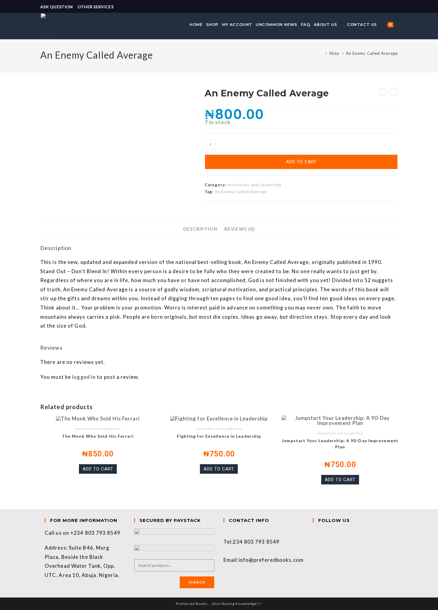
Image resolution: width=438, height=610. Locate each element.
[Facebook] (315, 533)
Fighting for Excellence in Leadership (219, 436)
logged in (84, 377)
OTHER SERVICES (95, 6)
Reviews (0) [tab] (239, 229)
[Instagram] (315, 542)
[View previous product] (383, 92)
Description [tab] (200, 229)
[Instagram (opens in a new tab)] (395, 7)
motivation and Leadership (254, 184)
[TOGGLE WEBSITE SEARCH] (398, 24)
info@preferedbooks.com (271, 560)
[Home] (321, 53)
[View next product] (393, 92)
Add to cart (301, 162)
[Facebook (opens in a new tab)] (388, 7)
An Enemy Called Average (372, 53)
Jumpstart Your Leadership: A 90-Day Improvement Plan (340, 443)
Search (197, 582)
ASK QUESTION (56, 6)
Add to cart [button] (98, 469)
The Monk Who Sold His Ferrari (98, 436)
